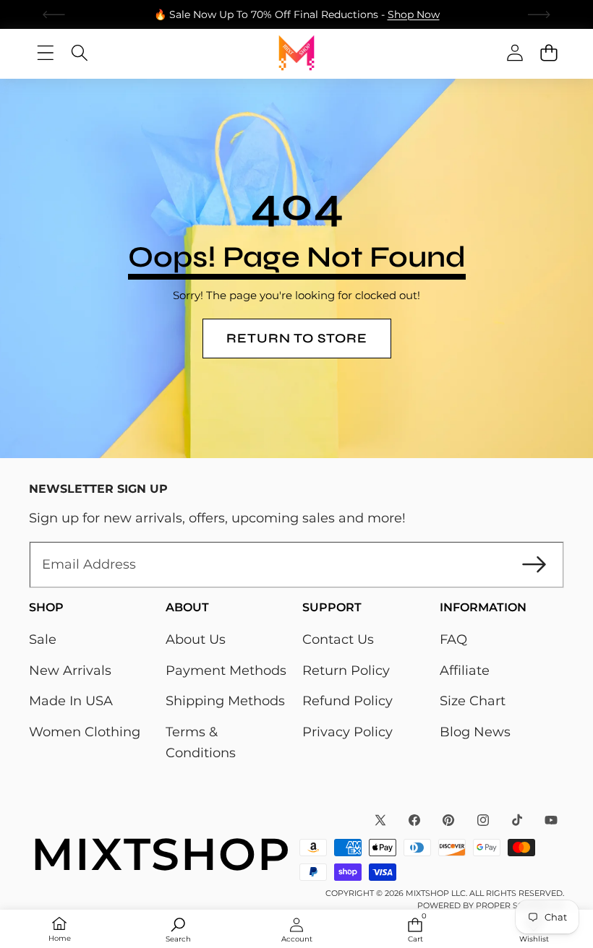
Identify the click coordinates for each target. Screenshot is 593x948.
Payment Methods (226, 670)
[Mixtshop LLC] (296, 53)
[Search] (79, 53)
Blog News (475, 732)
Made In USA (71, 701)
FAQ (453, 639)
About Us (196, 639)
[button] (54, 14)
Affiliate (465, 670)
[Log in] (514, 53)
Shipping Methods (225, 701)
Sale (42, 639)
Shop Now (414, 14)
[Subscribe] (534, 564)
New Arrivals (70, 670)
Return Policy (346, 670)
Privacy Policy (347, 732)
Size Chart (472, 701)
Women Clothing (84, 732)
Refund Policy (347, 701)
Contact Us (338, 639)
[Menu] (45, 53)
